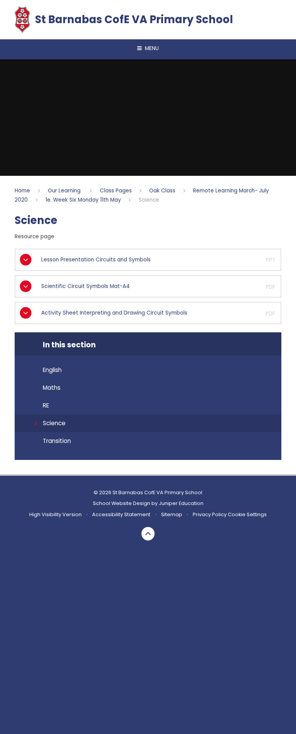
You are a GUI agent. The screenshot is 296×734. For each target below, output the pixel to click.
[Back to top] (148, 533)
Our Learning (65, 190)
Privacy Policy (210, 514)
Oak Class (162, 190)
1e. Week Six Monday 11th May (83, 200)
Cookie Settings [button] (247, 514)
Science (149, 200)
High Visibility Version (55, 514)
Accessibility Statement (121, 514)
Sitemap (171, 514)
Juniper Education (181, 503)
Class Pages (116, 190)
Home (22, 190)
